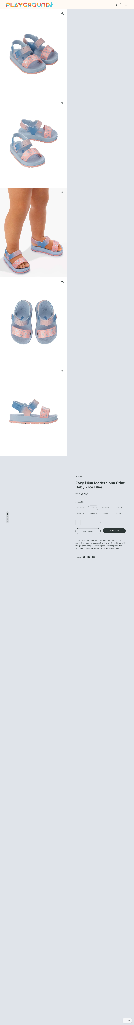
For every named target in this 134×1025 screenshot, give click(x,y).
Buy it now (114, 530)
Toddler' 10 (93, 513)
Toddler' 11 (106, 513)
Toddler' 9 (80, 513)
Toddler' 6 (93, 508)
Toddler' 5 (80, 508)
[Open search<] (116, 5)
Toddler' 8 (118, 508)
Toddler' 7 (105, 508)
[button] (123, 522)
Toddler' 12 (119, 513)
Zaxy (80, 476)
